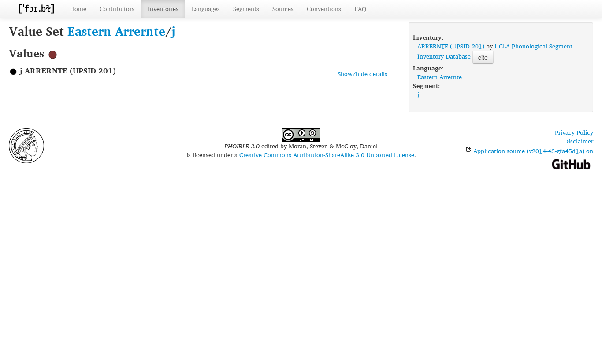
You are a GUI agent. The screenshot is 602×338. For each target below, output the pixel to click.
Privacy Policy (574, 132)
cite (483, 57)
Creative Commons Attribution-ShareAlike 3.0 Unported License (326, 155)
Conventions (324, 9)
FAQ (360, 9)
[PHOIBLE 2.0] (36, 8)
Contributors (117, 9)
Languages (206, 9)
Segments (246, 9)
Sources (283, 9)
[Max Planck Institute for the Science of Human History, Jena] (26, 145)
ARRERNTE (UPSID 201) (450, 46)
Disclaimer (578, 141)
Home (78, 9)
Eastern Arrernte (116, 31)
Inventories (163, 9)
